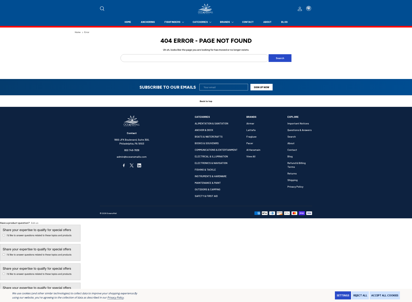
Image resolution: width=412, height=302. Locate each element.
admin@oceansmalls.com (132, 156)
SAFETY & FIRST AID (206, 195)
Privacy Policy (115, 297)
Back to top (206, 101)
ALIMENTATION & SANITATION (211, 123)
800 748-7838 (131, 150)
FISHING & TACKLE (205, 169)
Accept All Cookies (384, 295)
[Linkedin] (139, 165)
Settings (343, 295)
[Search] (102, 8)
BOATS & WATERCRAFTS (209, 136)
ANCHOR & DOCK (204, 129)
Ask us (34, 222)
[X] (131, 165)
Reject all (360, 295)
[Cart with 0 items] (308, 9)
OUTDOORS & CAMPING (207, 189)
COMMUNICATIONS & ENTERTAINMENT (216, 149)
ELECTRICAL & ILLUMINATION (211, 156)
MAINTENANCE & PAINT (208, 182)
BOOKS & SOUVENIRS (207, 143)
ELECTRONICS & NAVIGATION (211, 162)
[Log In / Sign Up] (299, 8)
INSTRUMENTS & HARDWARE (211, 176)
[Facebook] (124, 165)
